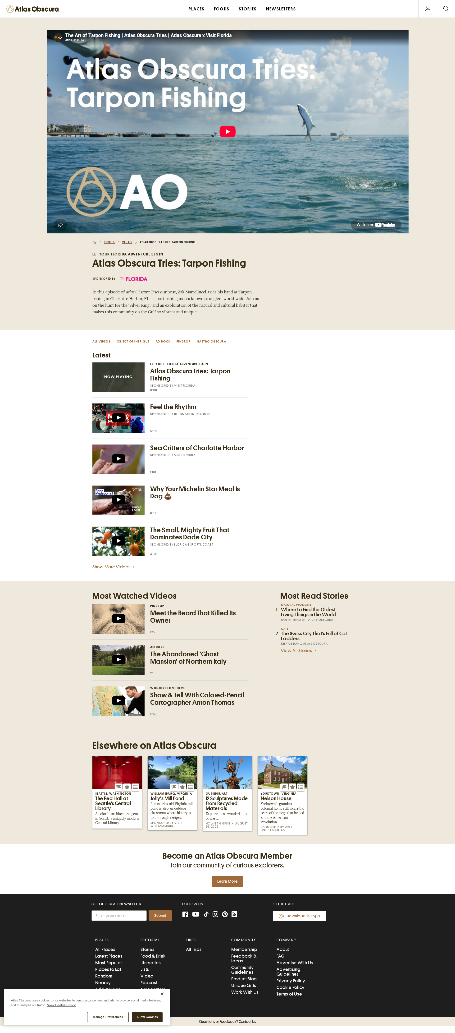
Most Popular (108, 962)
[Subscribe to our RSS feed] (234, 914)
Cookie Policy (291, 987)
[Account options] (427, 9)
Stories (109, 242)
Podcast (149, 982)
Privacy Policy (291, 980)
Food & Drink (153, 956)
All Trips (194, 949)
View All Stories (297, 650)
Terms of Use (289, 994)
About (283, 949)
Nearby (103, 982)
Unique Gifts (243, 985)
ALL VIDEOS (101, 341)
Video (147, 976)
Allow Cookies (147, 1017)
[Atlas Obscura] (33, 9)
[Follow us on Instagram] (215, 914)
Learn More (227, 881)
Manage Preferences (108, 1017)
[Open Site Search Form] (446, 9)
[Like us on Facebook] (185, 914)
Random (103, 976)
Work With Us (245, 992)
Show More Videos (111, 567)
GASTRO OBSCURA (211, 341)
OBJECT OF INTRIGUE (133, 341)
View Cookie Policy (61, 1005)
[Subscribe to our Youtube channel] (196, 914)
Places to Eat (108, 969)
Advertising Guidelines (288, 971)
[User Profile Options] (428, 9)
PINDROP (184, 341)
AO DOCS (163, 341)
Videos (127, 242)
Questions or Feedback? (227, 1022)
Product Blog (244, 979)
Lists (145, 969)
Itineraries (151, 962)
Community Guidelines (242, 969)
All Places (105, 949)
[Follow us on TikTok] (206, 915)
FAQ (280, 956)
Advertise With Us (295, 962)
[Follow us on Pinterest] (225, 914)
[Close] (162, 994)
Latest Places (109, 956)
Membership (244, 949)
